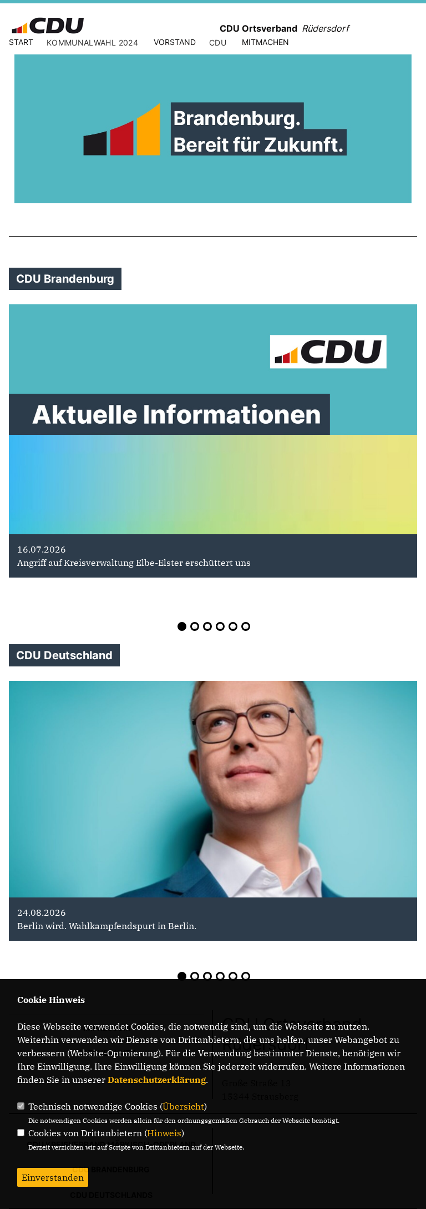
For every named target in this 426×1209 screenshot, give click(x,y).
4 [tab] (220, 626)
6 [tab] (245, 626)
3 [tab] (207, 626)
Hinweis (164, 1132)
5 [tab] (233, 626)
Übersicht (183, 1106)
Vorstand (175, 42)
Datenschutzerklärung (157, 1079)
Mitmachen (265, 42)
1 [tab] (182, 626)
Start (21, 42)
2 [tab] (194, 626)
